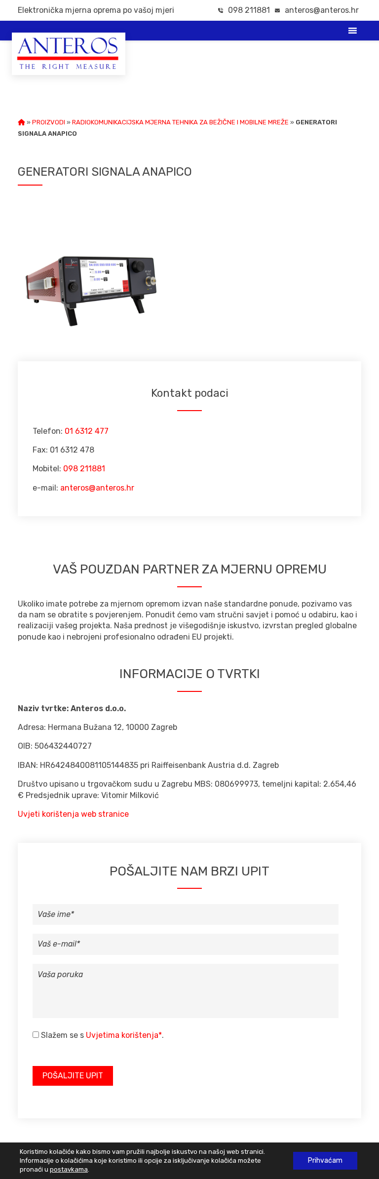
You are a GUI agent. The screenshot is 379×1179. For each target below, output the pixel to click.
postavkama (69, 1169)
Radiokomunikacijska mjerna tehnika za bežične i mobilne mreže (180, 122)
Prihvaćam (325, 1160)
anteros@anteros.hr (322, 10)
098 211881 (248, 10)
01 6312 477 (87, 431)
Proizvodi (48, 122)
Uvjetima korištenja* (124, 1035)
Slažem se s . (102, 1035)
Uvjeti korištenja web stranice (73, 814)
